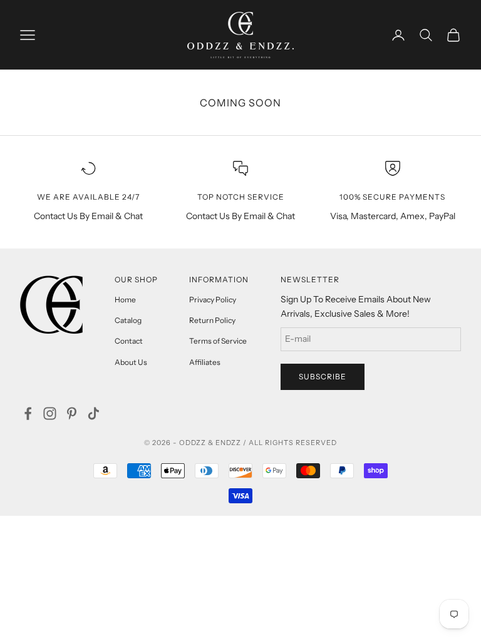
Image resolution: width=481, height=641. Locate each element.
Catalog (128, 320)
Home (125, 299)
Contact (129, 341)
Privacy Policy (212, 299)
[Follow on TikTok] (93, 413)
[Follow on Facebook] (28, 413)
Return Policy (212, 320)
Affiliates (204, 362)
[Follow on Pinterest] (72, 413)
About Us (131, 362)
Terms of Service (218, 341)
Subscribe (322, 376)
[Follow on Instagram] (50, 413)
